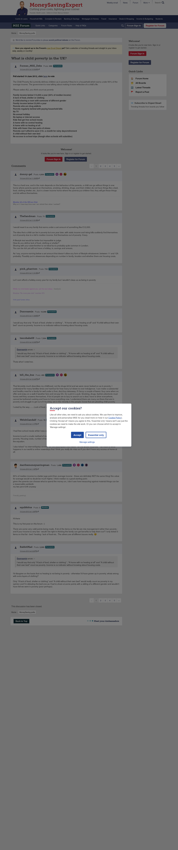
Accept (77, 435)
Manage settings (87, 441)
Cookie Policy (114, 417)
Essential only (96, 435)
